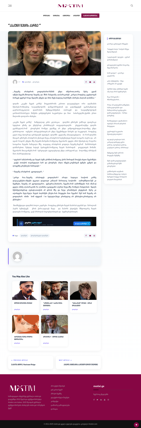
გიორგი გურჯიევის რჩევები (23, 303)
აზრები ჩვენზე (56, 394)
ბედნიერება (66, 16)
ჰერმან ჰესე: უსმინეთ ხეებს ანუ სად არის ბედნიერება (117, 90)
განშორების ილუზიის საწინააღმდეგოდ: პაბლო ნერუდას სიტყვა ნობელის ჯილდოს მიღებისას (117, 175)
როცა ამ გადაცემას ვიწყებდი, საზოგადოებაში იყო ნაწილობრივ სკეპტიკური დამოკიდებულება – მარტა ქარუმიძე (118, 110)
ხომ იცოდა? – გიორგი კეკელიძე (53, 337)
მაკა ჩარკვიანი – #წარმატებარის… (113, 98)
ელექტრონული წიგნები (60, 397)
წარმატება (56, 16)
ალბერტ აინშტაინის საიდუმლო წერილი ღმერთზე (81, 364)
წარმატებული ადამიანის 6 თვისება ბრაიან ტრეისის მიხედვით (117, 123)
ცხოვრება (36, 82)
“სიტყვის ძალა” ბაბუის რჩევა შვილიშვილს (52, 304)
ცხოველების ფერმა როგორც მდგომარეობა (23, 338)
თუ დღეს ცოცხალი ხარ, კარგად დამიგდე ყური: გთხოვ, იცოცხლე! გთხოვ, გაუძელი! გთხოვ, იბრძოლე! (117, 143)
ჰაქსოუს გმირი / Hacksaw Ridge (23, 364)
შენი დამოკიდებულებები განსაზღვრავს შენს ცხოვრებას (116, 163)
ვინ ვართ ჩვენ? (57, 390)
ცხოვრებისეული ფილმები (39, 235)
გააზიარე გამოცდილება (90, 16)
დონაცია (54, 409)
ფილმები (28, 82)
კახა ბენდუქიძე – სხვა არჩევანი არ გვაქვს (115, 82)
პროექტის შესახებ (58, 386)
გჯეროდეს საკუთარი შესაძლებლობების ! (115, 133)
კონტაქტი (54, 401)
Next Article (64, 360)
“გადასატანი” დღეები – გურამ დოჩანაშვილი (82, 304)
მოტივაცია (46, 16)
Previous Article (21, 360)
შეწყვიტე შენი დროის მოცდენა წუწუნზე (115, 154)
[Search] (132, 5)
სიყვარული (76, 16)
